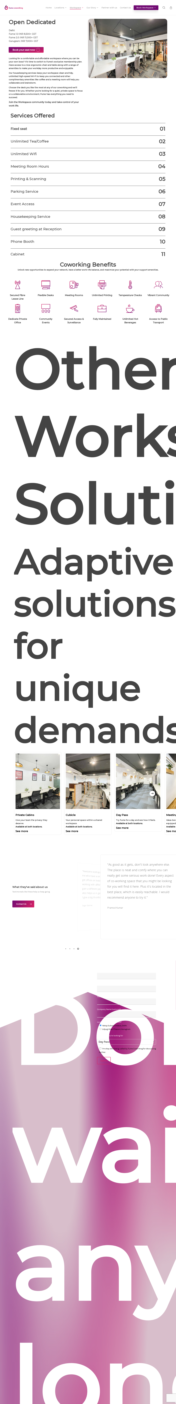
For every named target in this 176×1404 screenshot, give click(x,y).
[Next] (152, 793)
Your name (101, 971)
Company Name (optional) (109, 1009)
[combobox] (126, 1042)
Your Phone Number (106, 996)
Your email (101, 984)
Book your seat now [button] (24, 50)
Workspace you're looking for (110, 1038)
